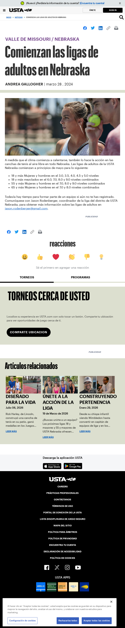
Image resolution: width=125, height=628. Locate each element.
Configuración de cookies (22, 620)
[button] (120, 3)
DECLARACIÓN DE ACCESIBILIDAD (62, 551)
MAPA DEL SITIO (63, 525)
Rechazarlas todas (67, 620)
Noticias (18, 17)
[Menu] (4, 10)
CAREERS (62, 486)
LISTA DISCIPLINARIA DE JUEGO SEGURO (62, 519)
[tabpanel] (62, 316)
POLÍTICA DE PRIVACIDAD (62, 538)
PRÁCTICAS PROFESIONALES (62, 493)
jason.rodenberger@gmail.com (26, 208)
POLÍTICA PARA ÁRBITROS (62, 532)
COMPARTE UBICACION (28, 332)
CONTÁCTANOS (62, 499)
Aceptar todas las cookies (96, 620)
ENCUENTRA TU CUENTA (62, 545)
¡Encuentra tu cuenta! (92, 3)
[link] (85, 28)
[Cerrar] (111, 601)
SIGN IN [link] (113, 10)
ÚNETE (92, 10)
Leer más (11, 431)
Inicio (8, 17)
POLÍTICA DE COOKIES (62, 558)
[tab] (27, 279)
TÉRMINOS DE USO (62, 506)
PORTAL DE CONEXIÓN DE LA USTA (62, 512)
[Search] (121, 17)
